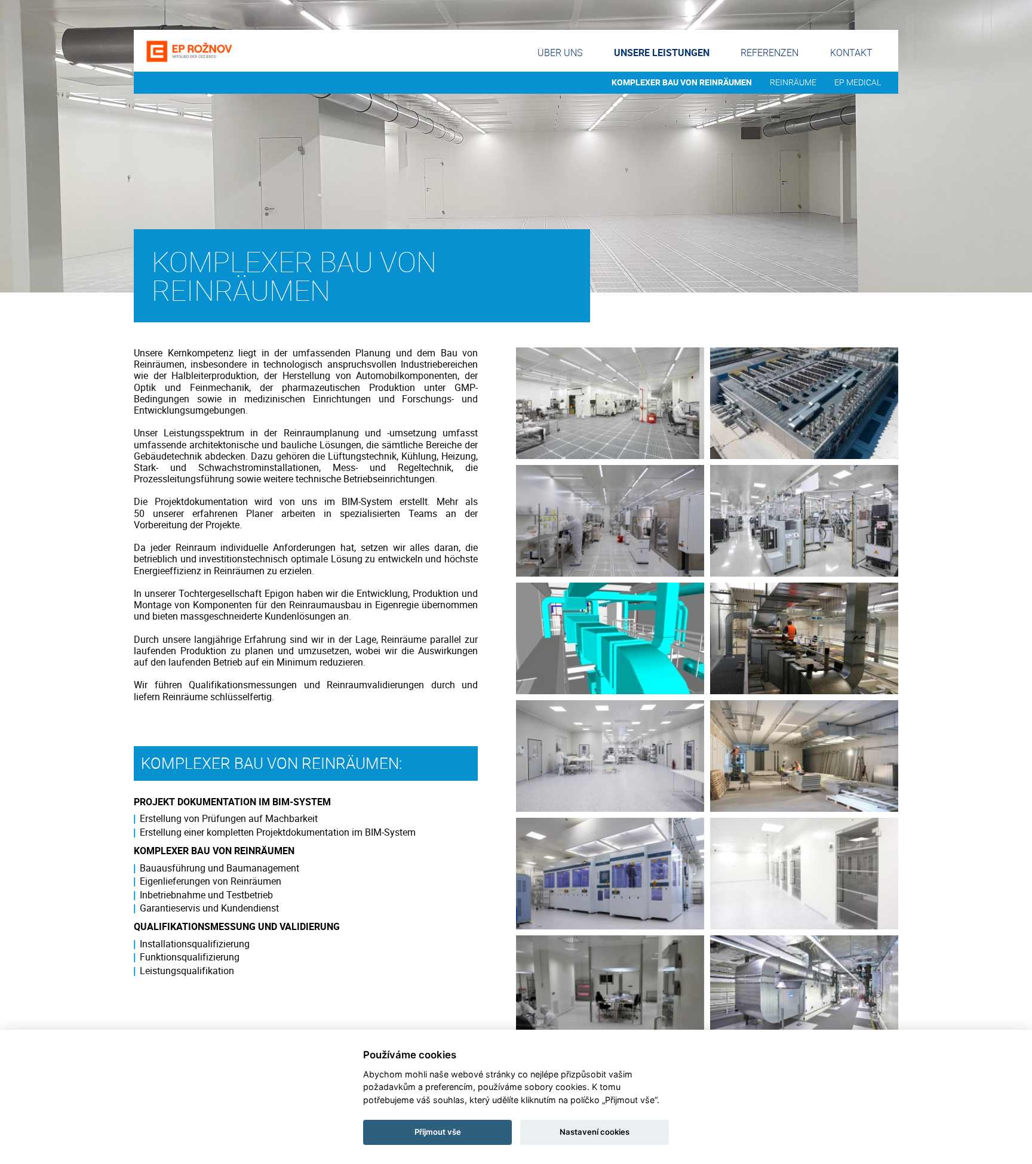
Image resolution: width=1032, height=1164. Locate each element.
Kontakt (851, 52)
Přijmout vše (437, 1132)
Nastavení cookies (594, 1132)
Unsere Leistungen (662, 52)
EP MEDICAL (857, 82)
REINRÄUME (793, 82)
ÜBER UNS (560, 52)
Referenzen (769, 52)
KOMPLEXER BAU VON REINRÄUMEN (682, 82)
